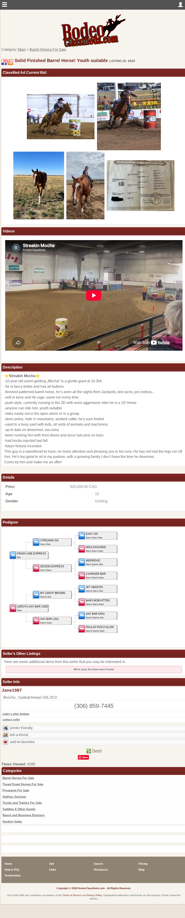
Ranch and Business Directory (23, 815)
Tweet (97, 751)
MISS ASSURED (96, 549)
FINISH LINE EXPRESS (31, 555)
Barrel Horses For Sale (18, 778)
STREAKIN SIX (49, 542)
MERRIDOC (94, 562)
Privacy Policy (94, 895)
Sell (51, 863)
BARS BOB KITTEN (98, 602)
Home (8, 863)
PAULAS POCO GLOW (100, 629)
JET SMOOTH (94, 589)
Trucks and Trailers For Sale (22, 802)
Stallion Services (14, 796)
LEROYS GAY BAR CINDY (33, 608)
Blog (141, 869)
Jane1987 (12, 690)
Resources (101, 869)
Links (52, 869)
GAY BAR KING (95, 615)
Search (98, 863)
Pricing (143, 863)
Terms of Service (71, 895)
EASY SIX (94, 535)
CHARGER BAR (96, 575)
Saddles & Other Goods (18, 809)
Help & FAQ (12, 869)
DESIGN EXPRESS (52, 568)
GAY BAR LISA (49, 620)
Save (85, 757)
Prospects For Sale (15, 790)
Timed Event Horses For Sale (22, 784)
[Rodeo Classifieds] (94, 30)
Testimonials (13, 875)
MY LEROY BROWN (52, 594)
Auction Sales (12, 821)
